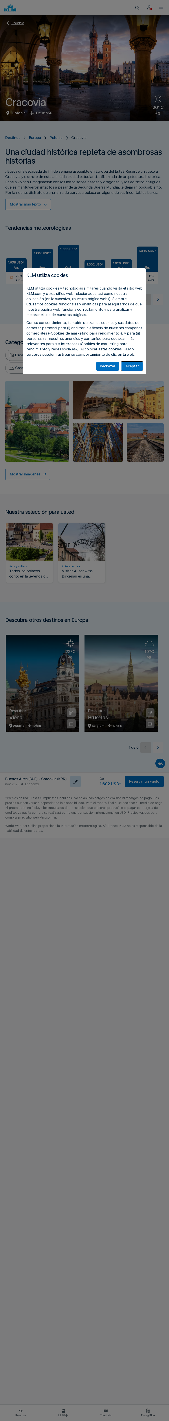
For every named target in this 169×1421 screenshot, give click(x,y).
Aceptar (132, 366)
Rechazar (107, 366)
